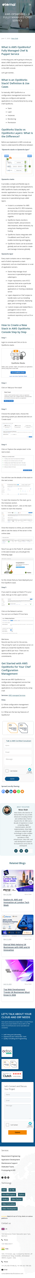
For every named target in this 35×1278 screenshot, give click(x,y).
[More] (22, 791)
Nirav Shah (14, 38)
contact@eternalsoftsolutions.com (12, 1273)
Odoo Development (9, 1209)
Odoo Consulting (8, 1204)
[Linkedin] (11, 791)
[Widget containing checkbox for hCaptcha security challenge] (18, 771)
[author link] (7, 810)
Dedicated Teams (7, 1167)
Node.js (5, 1199)
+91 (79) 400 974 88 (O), (9, 1266)
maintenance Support (9, 1163)
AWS (4, 1190)
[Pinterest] (14, 791)
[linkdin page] (8, 1178)
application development (10, 1160)
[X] (7, 791)
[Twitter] (21, 851)
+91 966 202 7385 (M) (24, 1266)
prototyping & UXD (8, 1170)
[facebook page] (2, 1178)
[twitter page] (5, 1178)
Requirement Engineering (10, 1156)
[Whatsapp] (18, 791)
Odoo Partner (17, 1199)
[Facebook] (3, 791)
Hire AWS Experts (8, 1194)
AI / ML (12, 1190)
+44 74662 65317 (6, 1244)
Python (21, 1194)
